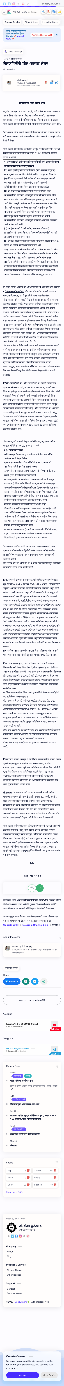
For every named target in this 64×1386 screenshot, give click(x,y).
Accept (22, 1375)
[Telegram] (12, 1237)
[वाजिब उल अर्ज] (19, 1099)
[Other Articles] (31, 22)
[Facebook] (16, 1237)
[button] (54, 11)
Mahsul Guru (20, 11)
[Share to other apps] (44, 981)
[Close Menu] (57, 34)
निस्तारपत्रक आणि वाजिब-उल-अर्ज (24, 1104)
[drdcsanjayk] (23, 80)
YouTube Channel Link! (42, 35)
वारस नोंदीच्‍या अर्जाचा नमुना (21, 1080)
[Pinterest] (28, 1237)
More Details (49, 1375)
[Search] (43, 11)
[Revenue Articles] (12, 22)
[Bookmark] (48, 11)
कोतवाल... (14, 1145)
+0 (39, 888)
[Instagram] (20, 1237)
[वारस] (28, 1076)
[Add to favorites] (46, 83)
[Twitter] (24, 1237)
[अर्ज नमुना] (17, 1076)
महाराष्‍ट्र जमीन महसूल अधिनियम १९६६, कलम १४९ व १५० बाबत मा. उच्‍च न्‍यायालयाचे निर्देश (33, 1117)
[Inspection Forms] (50, 22)
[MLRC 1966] (19, 1129)
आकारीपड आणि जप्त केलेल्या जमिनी (24, 1134)
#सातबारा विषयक (11, 968)
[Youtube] (8, 1237)
